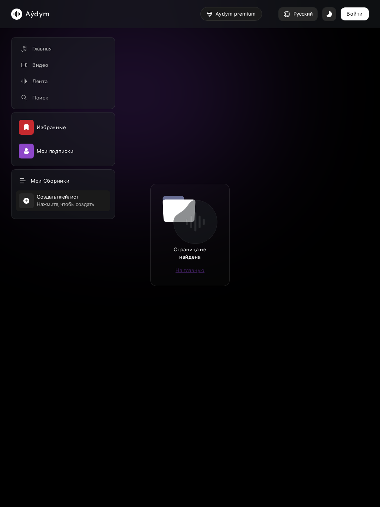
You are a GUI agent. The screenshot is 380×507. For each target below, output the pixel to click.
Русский (303, 14)
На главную (190, 270)
